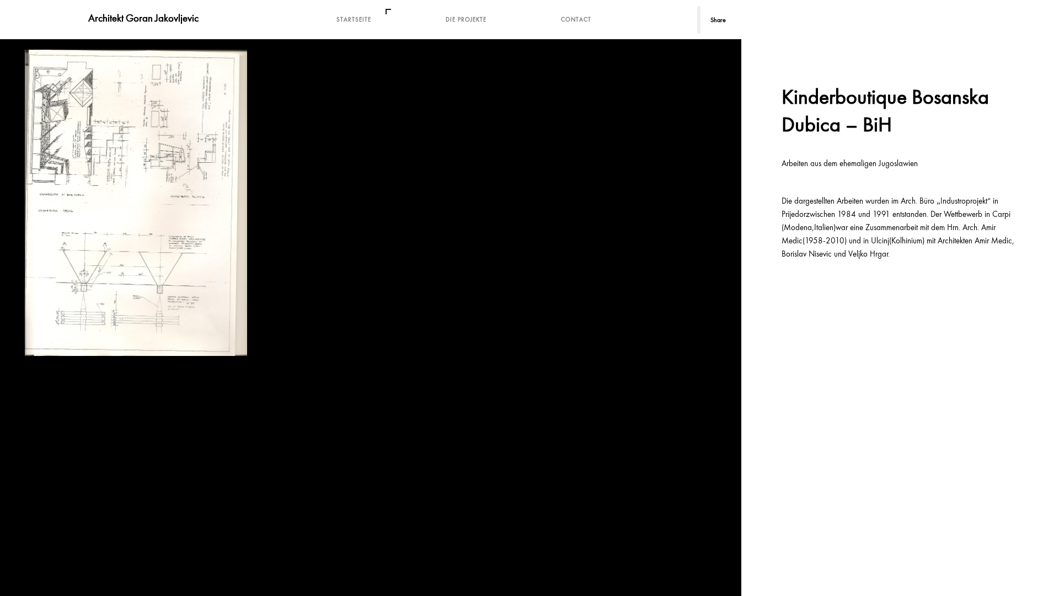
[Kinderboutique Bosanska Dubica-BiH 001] (136, 203)
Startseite (353, 19)
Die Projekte (466, 19)
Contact (576, 19)
